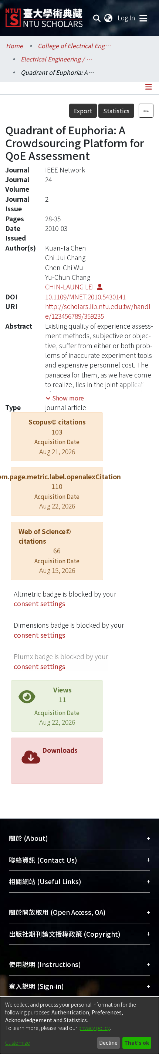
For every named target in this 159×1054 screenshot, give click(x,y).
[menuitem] (109, 18)
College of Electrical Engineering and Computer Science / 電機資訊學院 (75, 45)
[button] (64, 398)
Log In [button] (127, 17)
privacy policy (94, 1027)
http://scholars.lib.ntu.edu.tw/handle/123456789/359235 (97, 311)
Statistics (116, 110)
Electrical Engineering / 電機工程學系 (58, 58)
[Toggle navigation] (143, 18)
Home (14, 45)
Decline (108, 1042)
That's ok (136, 1042)
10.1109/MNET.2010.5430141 (85, 296)
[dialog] (79, 1025)
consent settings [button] (39, 603)
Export (83, 110)
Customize (17, 1042)
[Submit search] (97, 17)
